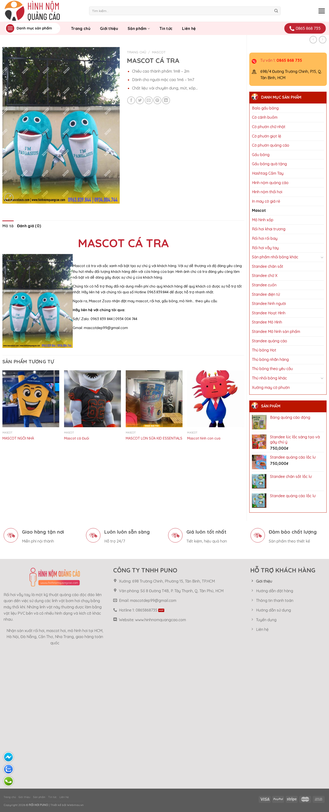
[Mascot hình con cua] (215, 398)
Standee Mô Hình (267, 322)
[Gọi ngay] (8, 781)
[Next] (244, 412)
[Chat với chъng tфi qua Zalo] (8, 769)
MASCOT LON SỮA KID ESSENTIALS (154, 438)
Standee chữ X (264, 275)
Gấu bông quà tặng (269, 163)
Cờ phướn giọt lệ (266, 136)
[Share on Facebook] (131, 100)
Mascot (259, 210)
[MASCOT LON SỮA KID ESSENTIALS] (154, 398)
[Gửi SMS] (8, 757)
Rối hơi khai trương (268, 229)
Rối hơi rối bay (264, 238)
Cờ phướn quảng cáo (270, 145)
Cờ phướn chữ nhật (268, 126)
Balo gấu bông (265, 108)
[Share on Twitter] (140, 100)
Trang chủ (80, 28)
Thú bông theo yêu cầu (272, 368)
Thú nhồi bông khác (269, 378)
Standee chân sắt (267, 266)
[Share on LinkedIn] (166, 100)
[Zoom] (8, 197)
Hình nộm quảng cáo (270, 182)
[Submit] (276, 11)
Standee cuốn (264, 284)
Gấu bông (261, 154)
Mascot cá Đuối (76, 438)
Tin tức (165, 28)
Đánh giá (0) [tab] (29, 225)
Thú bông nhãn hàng (270, 359)
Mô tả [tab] (8, 225)
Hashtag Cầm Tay (267, 173)
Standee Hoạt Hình (268, 312)
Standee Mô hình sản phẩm (276, 331)
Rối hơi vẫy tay (265, 247)
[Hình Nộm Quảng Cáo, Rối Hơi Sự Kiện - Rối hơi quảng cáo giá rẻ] (43, 11)
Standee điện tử (266, 294)
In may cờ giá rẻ (266, 201)
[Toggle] (322, 257)
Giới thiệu (109, 28)
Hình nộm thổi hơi (267, 191)
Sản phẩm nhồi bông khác (275, 257)
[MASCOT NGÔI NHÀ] (30, 398)
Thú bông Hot (264, 350)
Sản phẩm (137, 28)
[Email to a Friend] (149, 100)
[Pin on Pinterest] (157, 100)
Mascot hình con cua (203, 438)
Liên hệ (189, 28)
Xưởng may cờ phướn (271, 387)
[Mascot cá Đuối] (92, 398)
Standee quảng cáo (269, 340)
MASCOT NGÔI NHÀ (18, 438)
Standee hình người (269, 303)
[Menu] (321, 11)
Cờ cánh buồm (264, 117)
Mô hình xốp (262, 219)
